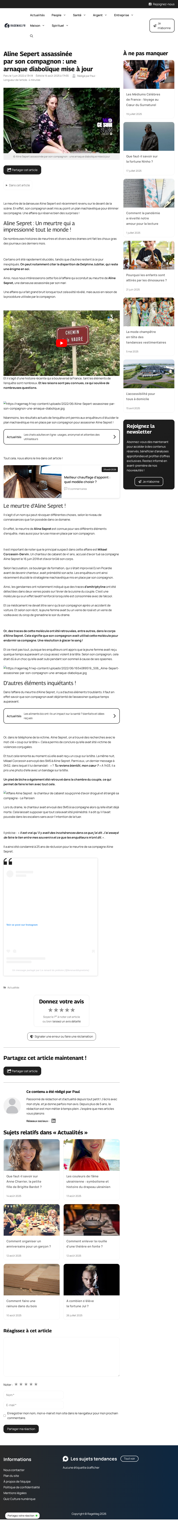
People (56, 15)
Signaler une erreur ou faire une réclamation (64, 1036)
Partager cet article (24, 170)
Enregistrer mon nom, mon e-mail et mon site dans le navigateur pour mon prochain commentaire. (62, 1415)
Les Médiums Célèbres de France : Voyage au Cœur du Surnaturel (143, 99)
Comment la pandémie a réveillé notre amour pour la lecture (143, 218)
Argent (98, 15)
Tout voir (129, 1458)
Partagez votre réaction (21, 1515)
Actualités (37, 15)
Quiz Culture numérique (19, 1499)
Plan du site (11, 1476)
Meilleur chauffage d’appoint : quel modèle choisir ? (87, 479)
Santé (77, 15)
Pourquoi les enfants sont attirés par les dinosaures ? (146, 277)
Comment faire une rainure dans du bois (21, 1303)
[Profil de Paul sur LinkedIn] (53, 1121)
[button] (32, 36)
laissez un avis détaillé (66, 1021)
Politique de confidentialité (21, 1487)
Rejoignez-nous (164, 4)
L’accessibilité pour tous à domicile (140, 396)
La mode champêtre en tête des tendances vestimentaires (146, 337)
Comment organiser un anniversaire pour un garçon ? (28, 1243)
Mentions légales (15, 1493)
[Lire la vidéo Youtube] (61, 343)
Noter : (8, 1385)
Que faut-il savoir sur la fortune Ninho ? (142, 158)
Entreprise (121, 15)
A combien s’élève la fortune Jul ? (80, 1303)
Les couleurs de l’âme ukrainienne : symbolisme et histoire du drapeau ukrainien (88, 1181)
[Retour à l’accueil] (15, 25)
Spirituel (58, 26)
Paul (76, 1091)
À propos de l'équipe (17, 1481)
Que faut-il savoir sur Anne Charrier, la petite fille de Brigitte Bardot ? (24, 1181)
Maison (35, 26)
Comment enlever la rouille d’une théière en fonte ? (86, 1243)
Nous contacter (14, 1470)
